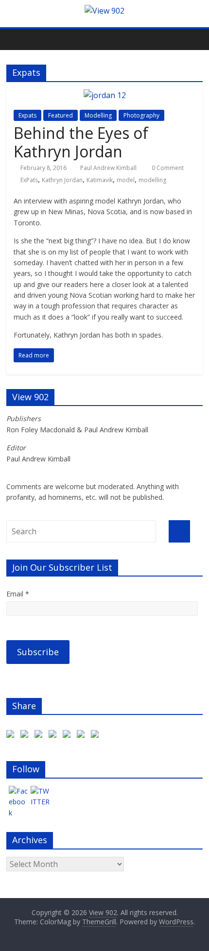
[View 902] (104, 10)
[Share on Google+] (40, 736)
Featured (60, 115)
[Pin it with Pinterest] (68, 736)
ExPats (29, 180)
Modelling (98, 115)
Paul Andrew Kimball (108, 168)
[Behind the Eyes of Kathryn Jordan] (105, 95)
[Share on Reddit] (54, 736)
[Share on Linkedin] (82, 736)
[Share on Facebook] (12, 736)
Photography (141, 115)
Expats (27, 115)
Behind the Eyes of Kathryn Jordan (81, 142)
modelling (152, 180)
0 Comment (167, 168)
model (126, 180)
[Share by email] (97, 736)
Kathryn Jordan (62, 180)
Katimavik (100, 180)
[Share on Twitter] (26, 736)
